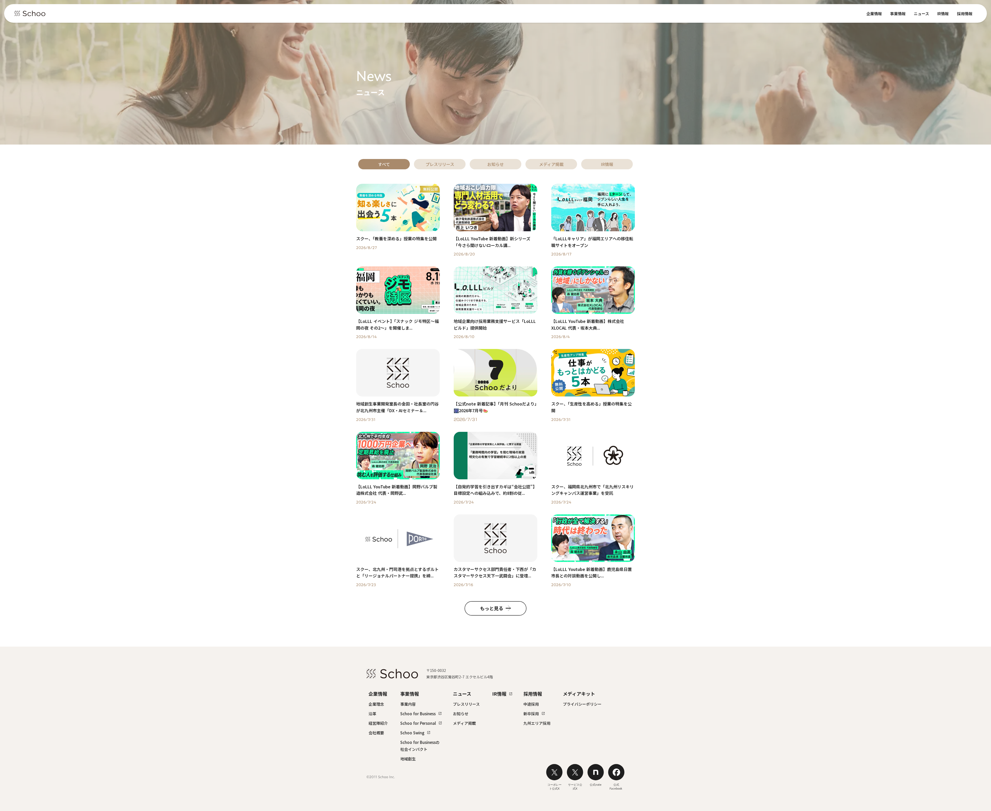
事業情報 (898, 13)
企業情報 (874, 13)
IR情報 (943, 13)
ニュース (921, 13)
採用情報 (964, 13)
